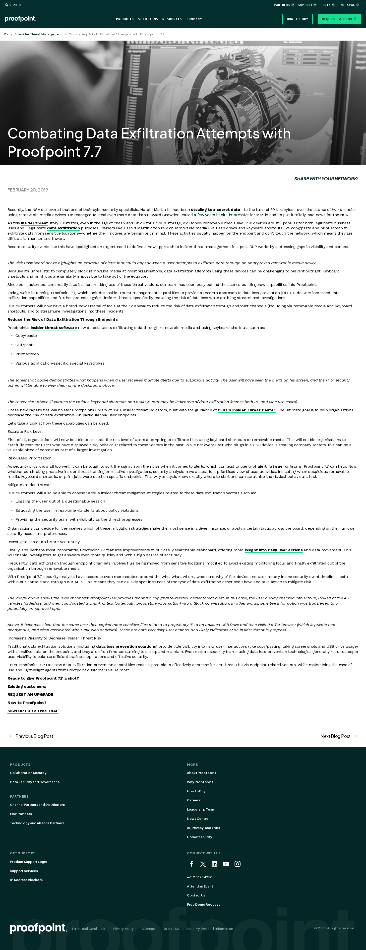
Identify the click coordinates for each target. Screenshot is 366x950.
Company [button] (194, 19)
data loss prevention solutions (126, 646)
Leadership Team (201, 809)
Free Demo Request (203, 904)
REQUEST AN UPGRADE (30, 694)
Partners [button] (282, 5)
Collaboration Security (28, 773)
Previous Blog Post (34, 736)
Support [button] (305, 5)
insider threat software (54, 327)
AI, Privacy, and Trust (203, 828)
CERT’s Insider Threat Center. (247, 410)
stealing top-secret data (215, 209)
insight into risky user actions (274, 550)
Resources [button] (172, 19)
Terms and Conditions (88, 929)
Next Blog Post (335, 736)
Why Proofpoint (200, 782)
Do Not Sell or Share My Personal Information (198, 929)
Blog (8, 34)
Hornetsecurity (199, 837)
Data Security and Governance (35, 782)
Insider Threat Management (40, 34)
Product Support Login (28, 862)
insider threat (34, 223)
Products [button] (125, 19)
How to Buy (196, 791)
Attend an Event (200, 886)
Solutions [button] (148, 19)
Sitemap (148, 929)
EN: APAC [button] (347, 5)
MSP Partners (21, 814)
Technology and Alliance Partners (37, 823)
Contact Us (196, 895)
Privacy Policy (123, 929)
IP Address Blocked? (27, 880)
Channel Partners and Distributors (37, 805)
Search (15, 5)
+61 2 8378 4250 (199, 877)
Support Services (24, 871)
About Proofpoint (201, 773)
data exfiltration (63, 228)
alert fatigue (270, 466)
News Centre (197, 819)
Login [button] (325, 5)
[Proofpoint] (23, 19)
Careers (193, 800)
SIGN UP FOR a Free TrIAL (32, 710)
